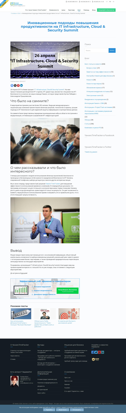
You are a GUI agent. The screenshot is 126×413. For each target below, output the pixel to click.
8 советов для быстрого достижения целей (67, 322)
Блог (79, 10)
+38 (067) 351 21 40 (98, 1)
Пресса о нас (68, 381)
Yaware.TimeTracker (53, 184)
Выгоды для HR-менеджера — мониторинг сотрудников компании (48, 364)
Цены (63, 10)
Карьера (67, 384)
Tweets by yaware (91, 152)
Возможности (54, 10)
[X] (15, 85)
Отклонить (77, 410)
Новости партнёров (94, 84)
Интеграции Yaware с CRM (94, 103)
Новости (90, 80)
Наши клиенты (14, 356)
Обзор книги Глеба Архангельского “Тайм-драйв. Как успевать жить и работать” (44, 324)
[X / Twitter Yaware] (96, 353)
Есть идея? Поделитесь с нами (74, 391)
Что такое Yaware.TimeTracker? (35, 10)
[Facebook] (12, 85)
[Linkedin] (21, 85)
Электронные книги (94, 95)
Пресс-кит (67, 377)
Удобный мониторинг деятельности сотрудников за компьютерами (75, 351)
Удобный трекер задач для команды (75, 361)
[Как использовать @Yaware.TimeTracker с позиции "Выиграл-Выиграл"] (21, 316)
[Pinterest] (18, 85)
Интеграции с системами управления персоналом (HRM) (98, 112)
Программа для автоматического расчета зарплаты (75, 356)
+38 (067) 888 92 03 (72, 1)
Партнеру (71, 10)
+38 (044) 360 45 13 (85, 1)
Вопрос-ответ (92, 68)
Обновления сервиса (94, 88)
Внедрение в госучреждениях (95, 99)
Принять (49, 410)
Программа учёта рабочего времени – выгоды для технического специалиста (49, 357)
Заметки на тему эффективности (98, 72)
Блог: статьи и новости (93, 64)
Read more (62, 410)
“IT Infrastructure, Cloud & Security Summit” (49, 90)
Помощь (86, 10)
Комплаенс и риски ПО (93, 128)
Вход (93, 10)
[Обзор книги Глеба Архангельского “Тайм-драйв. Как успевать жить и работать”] (45, 316)
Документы (41, 386)
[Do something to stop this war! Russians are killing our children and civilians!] (4, 4)
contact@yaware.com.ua (26, 383)
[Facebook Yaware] (93, 353)
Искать (112, 50)
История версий (42, 389)
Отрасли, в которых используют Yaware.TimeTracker (20, 351)
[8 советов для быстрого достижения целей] (69, 315)
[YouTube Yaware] (99, 353)
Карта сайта (41, 393)
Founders (67, 388)
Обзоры (87, 120)
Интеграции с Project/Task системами (98, 107)
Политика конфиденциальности (47, 383)
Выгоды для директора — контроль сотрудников (48, 351)
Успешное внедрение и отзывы (98, 91)
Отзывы (12, 359)
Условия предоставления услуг (47, 379)
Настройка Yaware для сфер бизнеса (100, 76)
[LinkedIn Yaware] (102, 353)
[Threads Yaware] (104, 353)
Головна (13, 13)
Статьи (87, 124)
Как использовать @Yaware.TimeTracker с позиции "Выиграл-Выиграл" (20, 323)
